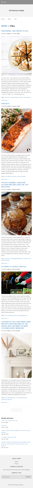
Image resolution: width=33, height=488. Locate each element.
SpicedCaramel (5, 260)
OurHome (3, 399)
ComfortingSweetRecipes (16, 258)
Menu (5, 2)
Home (2, 19)
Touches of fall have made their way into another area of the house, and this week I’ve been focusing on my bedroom (16, 443)
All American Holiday (17, 484)
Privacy (16, 463)
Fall (11, 97)
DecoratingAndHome (10, 397)
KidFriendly (15, 97)
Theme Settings (26, 469)
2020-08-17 (5, 103)
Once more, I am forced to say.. (15, 31)
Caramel (7, 258)
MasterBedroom (23, 397)
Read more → (5, 100)
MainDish (9, 176)
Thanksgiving (26, 97)
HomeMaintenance (22, 315)
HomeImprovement (12, 315)
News (9, 19)
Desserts (7, 97)
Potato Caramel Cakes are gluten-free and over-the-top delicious (14, 185)
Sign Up (28, 476)
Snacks (21, 97)
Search (16, 461)
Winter (24, 176)
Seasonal (9, 399)
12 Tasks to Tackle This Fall (14, 266)
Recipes (15, 176)
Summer (20, 176)
